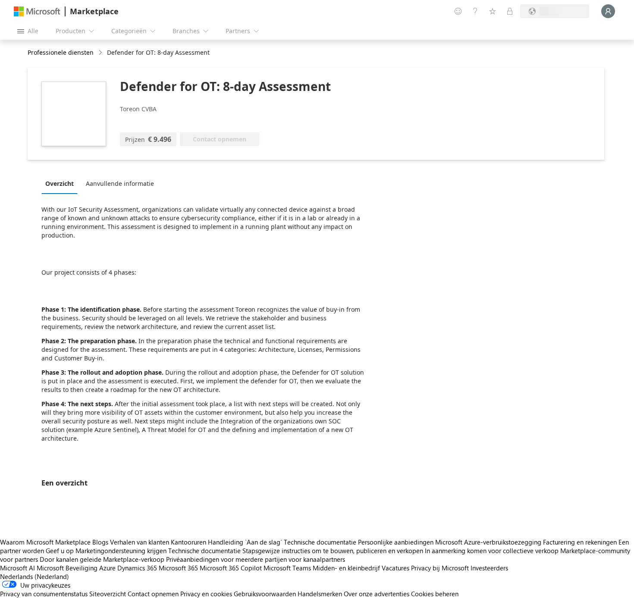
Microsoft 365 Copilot (231, 568)
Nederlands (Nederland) (34, 576)
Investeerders (489, 568)
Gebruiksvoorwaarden (265, 593)
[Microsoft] (37, 11)
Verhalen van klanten (139, 542)
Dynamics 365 (137, 568)
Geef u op (60, 550)
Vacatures (395, 568)
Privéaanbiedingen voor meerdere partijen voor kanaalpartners (255, 559)
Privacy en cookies (206, 593)
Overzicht (59, 183)
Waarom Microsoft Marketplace (45, 542)
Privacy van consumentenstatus (44, 593)
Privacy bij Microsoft (440, 568)
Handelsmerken (320, 593)
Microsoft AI (17, 568)
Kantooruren (188, 542)
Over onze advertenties (376, 593)
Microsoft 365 (178, 568)
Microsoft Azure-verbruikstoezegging (489, 542)
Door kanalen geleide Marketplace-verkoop (102, 559)
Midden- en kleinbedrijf (346, 568)
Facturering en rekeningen (580, 542)
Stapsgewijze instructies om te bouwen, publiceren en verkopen (332, 550)
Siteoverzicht (107, 593)
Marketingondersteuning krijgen (120, 550)
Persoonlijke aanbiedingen (395, 542)
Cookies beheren (434, 593)
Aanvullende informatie (120, 183)
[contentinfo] (101, 53)
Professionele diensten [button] (61, 52)
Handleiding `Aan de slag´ (245, 542)
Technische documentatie (320, 542)
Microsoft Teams (287, 568)
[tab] (61, 183)
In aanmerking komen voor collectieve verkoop (492, 550)
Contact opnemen (153, 593)
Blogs (100, 542)
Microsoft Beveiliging (67, 568)
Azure (107, 568)
